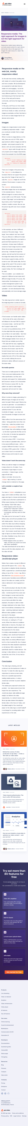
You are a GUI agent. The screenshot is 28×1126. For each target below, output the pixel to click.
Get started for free (14, 972)
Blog (2, 1065)
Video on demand (6, 996)
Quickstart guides (6, 1046)
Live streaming (5, 993)
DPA (11, 1116)
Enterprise (4, 1086)
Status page (4, 1053)
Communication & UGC (7, 1032)
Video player (4, 1007)
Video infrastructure (6, 1003)
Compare (3, 1071)
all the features (12, 882)
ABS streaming (15, 575)
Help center (4, 1075)
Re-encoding (12, 427)
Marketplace (4, 1028)
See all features (5, 1013)
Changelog (4, 1057)
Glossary (3, 1068)
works (22, 575)
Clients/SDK (4, 1050)
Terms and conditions (18, 1113)
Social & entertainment (7, 1025)
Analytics (3, 1000)
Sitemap (24, 1116)
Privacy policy (5, 1116)
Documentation (5, 1043)
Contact (3, 1090)
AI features (4, 1010)
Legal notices (17, 1116)
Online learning (5, 1021)
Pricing (3, 1083)
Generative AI (5, 1035)
